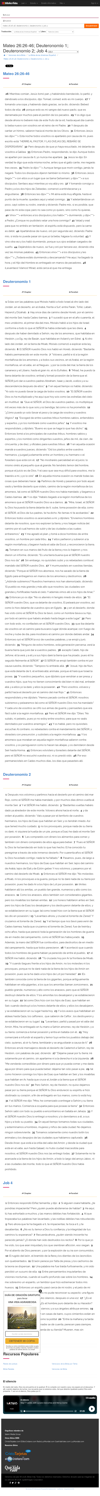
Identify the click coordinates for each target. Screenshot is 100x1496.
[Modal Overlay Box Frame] (22, 1322)
